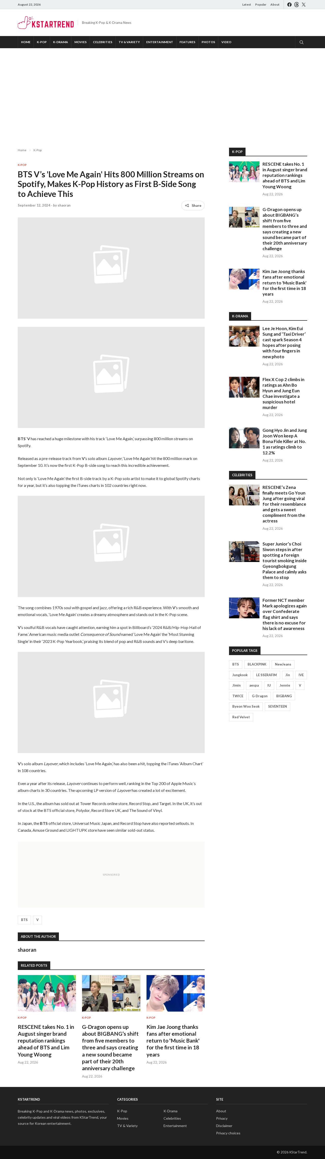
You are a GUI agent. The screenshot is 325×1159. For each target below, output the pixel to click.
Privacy (222, 1118)
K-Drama (60, 42)
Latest (246, 4)
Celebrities (102, 42)
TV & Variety (129, 42)
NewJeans (283, 664)
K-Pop (42, 42)
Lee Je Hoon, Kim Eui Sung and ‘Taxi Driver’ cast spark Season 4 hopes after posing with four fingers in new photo (284, 342)
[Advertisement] (162, 93)
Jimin (236, 685)
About (275, 4)
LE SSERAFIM (266, 675)
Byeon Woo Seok (245, 706)
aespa (254, 685)
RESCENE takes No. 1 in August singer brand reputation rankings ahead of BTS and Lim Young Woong (46, 1041)
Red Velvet (241, 717)
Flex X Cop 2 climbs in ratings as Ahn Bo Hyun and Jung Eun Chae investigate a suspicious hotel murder (283, 393)
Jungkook (240, 675)
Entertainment (159, 42)
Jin (287, 675)
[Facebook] (289, 4)
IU (269, 685)
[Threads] (296, 4)
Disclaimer (224, 1125)
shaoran (64, 205)
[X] (303, 4)
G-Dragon (260, 696)
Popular (260, 4)
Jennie (285, 685)
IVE (301, 675)
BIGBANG (284, 696)
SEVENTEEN (277, 706)
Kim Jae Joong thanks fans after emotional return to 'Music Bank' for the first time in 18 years (173, 1041)
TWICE (237, 696)
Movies (80, 42)
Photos (208, 42)
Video (226, 42)
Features (187, 42)
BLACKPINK (257, 664)
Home (25, 42)
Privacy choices (228, 1133)
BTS (24, 920)
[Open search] (301, 42)
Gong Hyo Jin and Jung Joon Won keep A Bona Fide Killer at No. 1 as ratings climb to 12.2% (285, 441)
